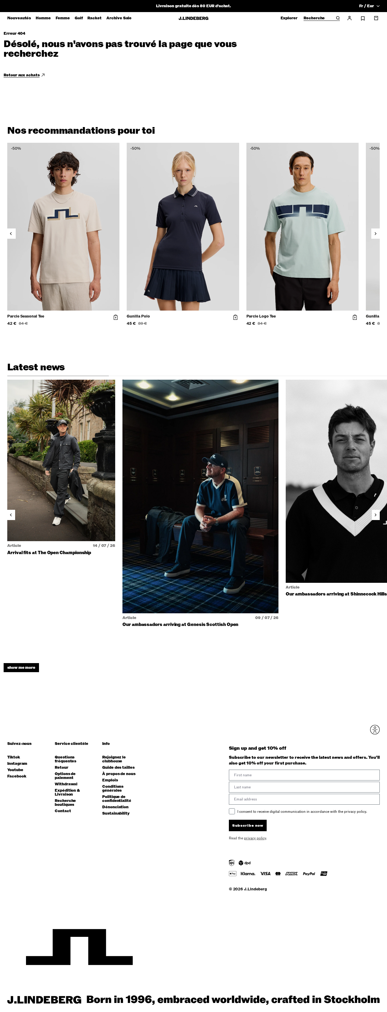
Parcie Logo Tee (261, 316)
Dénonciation (115, 807)
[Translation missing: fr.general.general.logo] (193, 18)
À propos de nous (118, 774)
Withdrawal (66, 784)
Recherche (314, 18)
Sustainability (116, 814)
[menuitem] (19, 18)
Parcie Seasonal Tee (25, 316)
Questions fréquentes (65, 759)
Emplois (110, 780)
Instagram (17, 764)
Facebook (16, 776)
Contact (63, 811)
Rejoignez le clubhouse (114, 759)
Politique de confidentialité (116, 799)
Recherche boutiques (65, 803)
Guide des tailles (118, 768)
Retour (61, 768)
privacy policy (255, 838)
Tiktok (13, 757)
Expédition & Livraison (67, 793)
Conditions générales (112, 789)
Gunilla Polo (138, 316)
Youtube (15, 770)
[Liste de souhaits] (362, 18)
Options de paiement (65, 776)
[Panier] (376, 18)
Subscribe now (247, 825)
